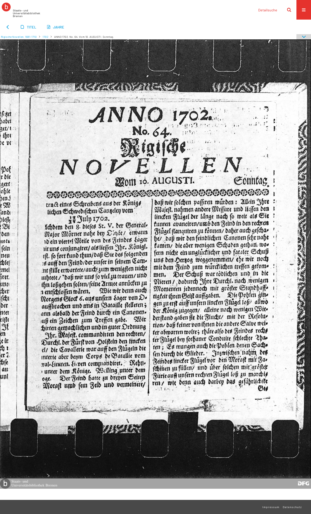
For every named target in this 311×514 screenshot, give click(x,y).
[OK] (289, 10)
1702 (45, 36)
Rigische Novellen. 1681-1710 (19, 36)
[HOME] (21, 9)
